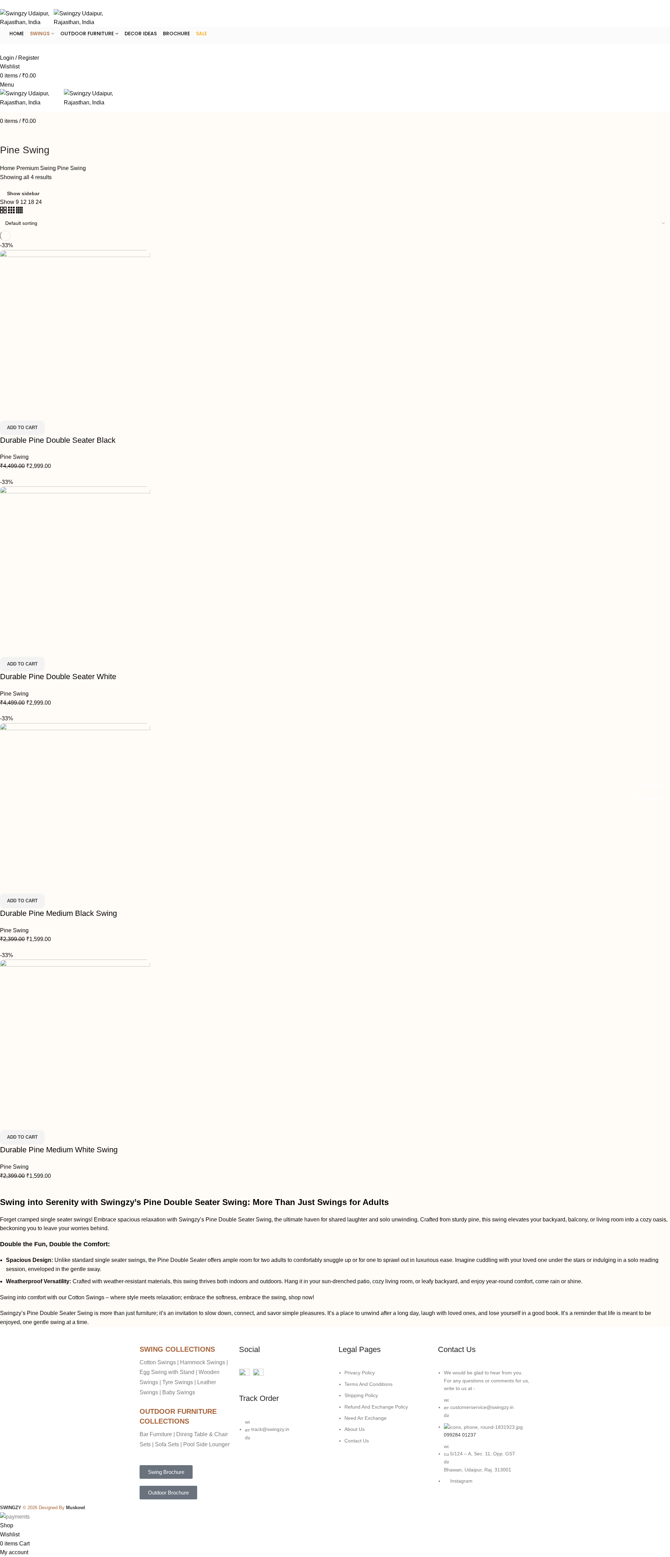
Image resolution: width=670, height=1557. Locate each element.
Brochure (176, 33)
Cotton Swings (86, 1297)
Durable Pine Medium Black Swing (58, 913)
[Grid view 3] (12, 211)
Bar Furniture (156, 1434)
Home (16, 33)
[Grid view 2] (4, 211)
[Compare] (8, 411)
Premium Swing (36, 168)
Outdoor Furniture (87, 33)
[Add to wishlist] (46, 411)
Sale (201, 33)
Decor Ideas (141, 33)
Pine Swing (14, 457)
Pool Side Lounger (206, 1444)
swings (40, 33)
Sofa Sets (167, 1444)
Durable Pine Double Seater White (58, 676)
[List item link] (285, 1433)
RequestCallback (651, 792)
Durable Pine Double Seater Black (58, 440)
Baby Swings (178, 1392)
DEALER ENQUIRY (20, 48)
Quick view (27, 411)
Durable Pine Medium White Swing (59, 1149)
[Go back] (8, 134)
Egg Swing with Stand (167, 1372)
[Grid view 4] (19, 211)
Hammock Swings (202, 1362)
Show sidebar (23, 193)
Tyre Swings (177, 1382)
